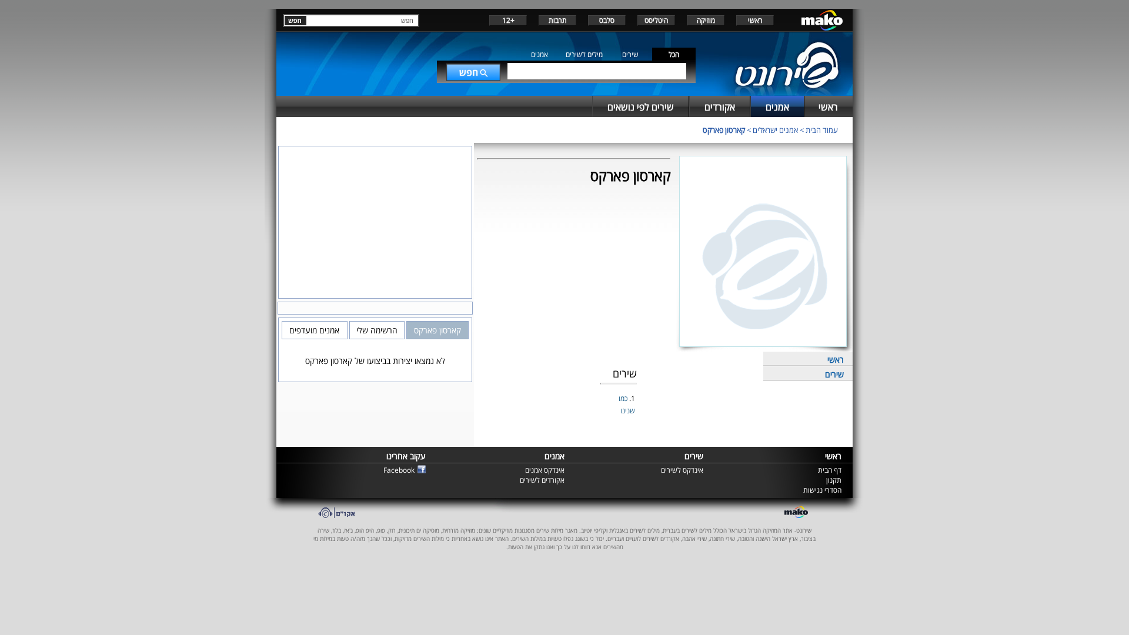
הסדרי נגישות (822, 490)
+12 (508, 20)
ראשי (755, 20)
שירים (630, 54)
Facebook (399, 470)
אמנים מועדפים (314, 330)
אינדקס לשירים (682, 470)
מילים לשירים (584, 54)
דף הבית (829, 470)
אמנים (539, 54)
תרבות (558, 20)
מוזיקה (706, 20)
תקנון (833, 480)
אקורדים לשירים (542, 480)
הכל (674, 54)
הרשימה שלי (377, 330)
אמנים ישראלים (775, 130)
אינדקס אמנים (544, 470)
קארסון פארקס (724, 130)
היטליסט (656, 20)
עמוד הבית (822, 130)
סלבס (606, 20)
